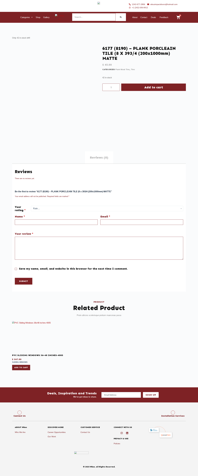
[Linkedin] (127, 433)
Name (20, 216)
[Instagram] (121, 433)
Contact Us (19, 416)
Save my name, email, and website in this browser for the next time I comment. (73, 268)
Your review (24, 233)
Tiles (133, 69)
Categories (25, 17)
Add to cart (153, 87)
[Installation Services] (173, 413)
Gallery (46, 17)
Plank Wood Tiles (122, 69)
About (134, 17)
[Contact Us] (20, 413)
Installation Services (173, 416)
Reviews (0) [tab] (99, 157)
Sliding (15, 362)
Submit (23, 281)
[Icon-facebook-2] (116, 433)
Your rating (20, 208)
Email (105, 216)
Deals (153, 17)
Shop (38, 17)
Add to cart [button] (21, 367)
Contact (143, 17)
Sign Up (151, 395)
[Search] (121, 17)
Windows (23, 362)
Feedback (164, 17)
